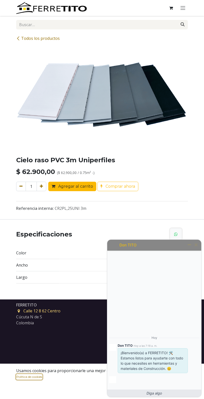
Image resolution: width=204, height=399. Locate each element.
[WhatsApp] (176, 234)
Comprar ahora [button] (119, 186)
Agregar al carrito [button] (75, 186)
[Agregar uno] (41, 186)
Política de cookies (29, 377)
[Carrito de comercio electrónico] (171, 8)
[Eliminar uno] (21, 186)
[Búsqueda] (182, 24)
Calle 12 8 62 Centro (41, 311)
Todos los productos (40, 38)
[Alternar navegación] (183, 8)
